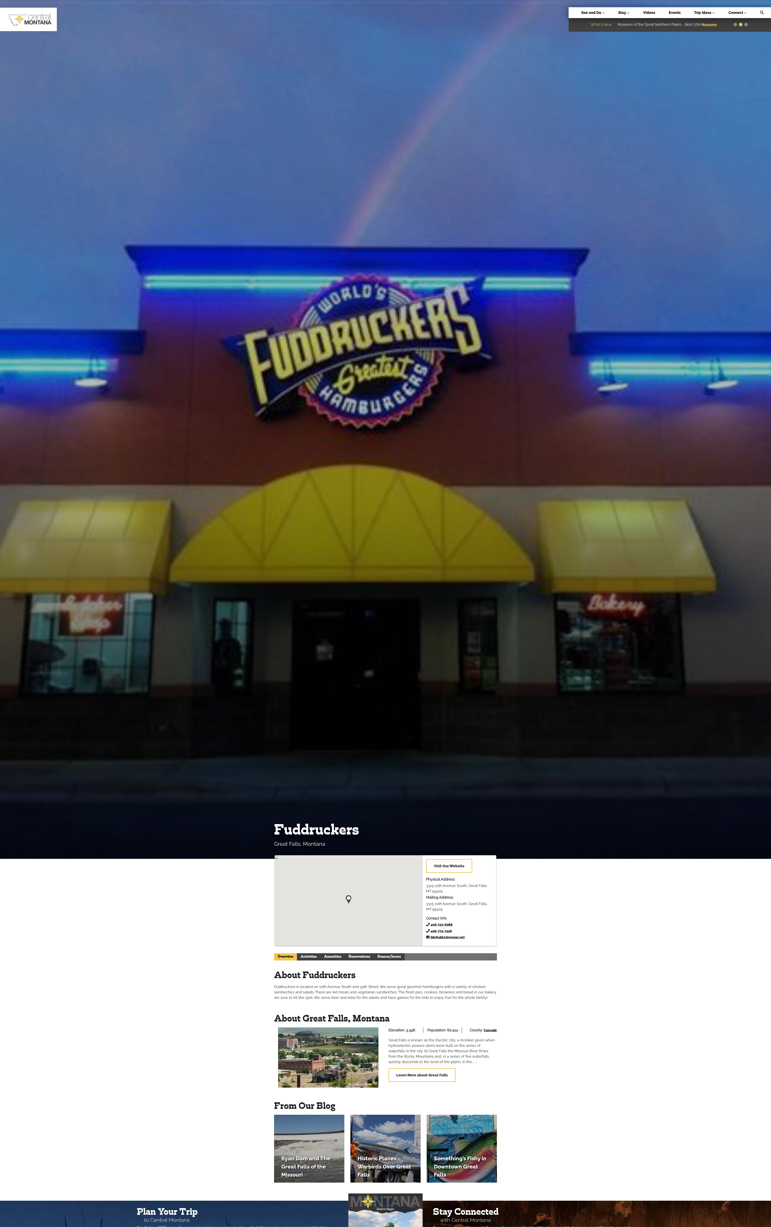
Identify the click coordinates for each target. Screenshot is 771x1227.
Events (675, 12)
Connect (736, 12)
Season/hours (389, 957)
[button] (348, 898)
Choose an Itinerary (656, 25)
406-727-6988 (442, 925)
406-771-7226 (441, 931)
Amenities (332, 957)
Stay (622, 12)
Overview (285, 957)
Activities (309, 957)
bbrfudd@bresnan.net (448, 937)
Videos (649, 12)
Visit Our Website (449, 866)
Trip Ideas (703, 12)
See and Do (591, 12)
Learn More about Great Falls (422, 1075)
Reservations (359, 957)
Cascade (490, 1030)
